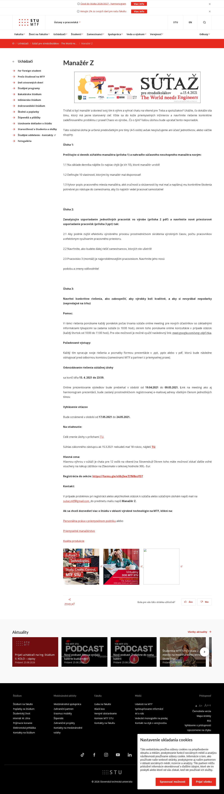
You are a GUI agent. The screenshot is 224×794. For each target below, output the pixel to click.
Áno (190, 602)
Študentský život (21, 713)
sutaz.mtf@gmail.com (76, 501)
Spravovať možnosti (172, 781)
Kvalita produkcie (73, 541)
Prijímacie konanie (22, 723)
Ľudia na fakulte (102, 704)
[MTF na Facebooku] (94, 754)
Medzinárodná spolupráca (67, 704)
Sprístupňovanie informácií (149, 708)
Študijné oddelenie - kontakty (35, 135)
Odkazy (203, 34)
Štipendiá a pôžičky (29, 117)
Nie (206, 602)
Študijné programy (29, 88)
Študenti (76, 34)
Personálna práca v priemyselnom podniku (89, 521)
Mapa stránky (204, 715)
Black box (99, 708)
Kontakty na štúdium (24, 732)
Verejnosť (155, 34)
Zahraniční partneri (63, 708)
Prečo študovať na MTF (31, 76)
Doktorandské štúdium (31, 105)
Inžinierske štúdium (29, 99)
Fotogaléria (24, 141)
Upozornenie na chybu (199, 730)
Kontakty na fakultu (104, 723)
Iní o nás (139, 713)
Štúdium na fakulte (23, 704)
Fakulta (18, 34)
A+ (200, 706)
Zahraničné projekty (64, 723)
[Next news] (204, 652)
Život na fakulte (38, 34)
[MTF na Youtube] (118, 754)
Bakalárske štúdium (29, 94)
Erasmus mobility (63, 713)
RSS (209, 720)
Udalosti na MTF (144, 704)
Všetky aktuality (197, 631)
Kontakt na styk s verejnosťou (151, 723)
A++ (207, 705)
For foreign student (29, 70)
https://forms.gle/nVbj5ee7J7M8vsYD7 (117, 476)
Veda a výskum (135, 34)
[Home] (13, 43)
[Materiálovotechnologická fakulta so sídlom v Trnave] (29, 22)
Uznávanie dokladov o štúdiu (35, 123)
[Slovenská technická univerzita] (112, 772)
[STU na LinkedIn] (129, 754)
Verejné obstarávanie (105, 713)
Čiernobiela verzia (201, 711)
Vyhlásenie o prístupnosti (198, 725)
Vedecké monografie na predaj (151, 718)
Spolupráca (114, 34)
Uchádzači (59, 34)
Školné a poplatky (28, 111)
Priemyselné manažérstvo (79, 531)
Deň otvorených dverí (30, 82)
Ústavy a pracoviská (66, 22)
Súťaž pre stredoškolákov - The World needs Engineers (61, 43)
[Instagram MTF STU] (106, 754)
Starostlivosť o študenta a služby (37, 129)
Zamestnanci (94, 34)
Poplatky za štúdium (23, 708)
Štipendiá (58, 718)
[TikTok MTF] (82, 754)
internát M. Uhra (21, 718)
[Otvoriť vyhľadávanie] (204, 22)
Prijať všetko (204, 781)
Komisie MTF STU (103, 718)
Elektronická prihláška (24, 727)
